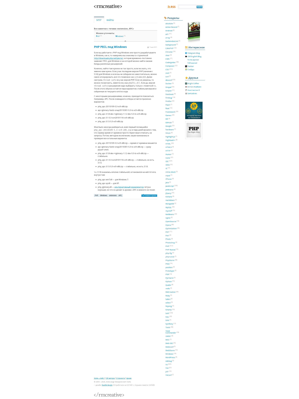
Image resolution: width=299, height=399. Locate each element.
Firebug (170, 97)
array (169, 37)
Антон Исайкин (194, 87)
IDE (169, 161)
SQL (169, 316)
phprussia (171, 256)
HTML (170, 143)
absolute (170, 23)
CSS (169, 69)
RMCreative (172, 292)
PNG (169, 263)
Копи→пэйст (99, 378)
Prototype (171, 270)
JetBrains (170, 189)
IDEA (169, 164)
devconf (170, 80)
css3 (168, 73)
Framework (172, 111)
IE (168, 168)
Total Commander (172, 332)
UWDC (169, 336)
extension (113, 195)
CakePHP (171, 48)
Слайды (190, 70)
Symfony (171, 323)
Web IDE (171, 343)
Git (168, 119)
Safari (169, 299)
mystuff (170, 210)
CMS (169, 58)
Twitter (190, 66)
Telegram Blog (193, 53)
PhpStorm (171, 260)
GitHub (170, 122)
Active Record (172, 27)
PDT (169, 232)
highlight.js (171, 136)
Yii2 (168, 368)
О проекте (120, 378)
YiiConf (170, 375)
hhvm (169, 133)
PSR (169, 274)
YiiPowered (192, 63)
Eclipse (170, 90)
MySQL (170, 207)
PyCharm (170, 278)
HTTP (169, 150)
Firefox (170, 101)
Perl (168, 235)
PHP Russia (172, 249)
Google (170, 126)
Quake (169, 285)
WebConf (170, 346)
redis (169, 288)
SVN (168, 320)
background (172, 44)
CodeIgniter (172, 62)
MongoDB (171, 203)
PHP (96, 195)
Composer (171, 66)
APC (120, 195)
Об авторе (110, 378)
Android (170, 30)
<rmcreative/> (99, 393)
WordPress (171, 357)
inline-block (172, 172)
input (169, 175)
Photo (169, 239)
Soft (169, 313)
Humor (170, 154)
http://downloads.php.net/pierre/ (108, 58)
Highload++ (171, 140)
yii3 (168, 371)
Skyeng (170, 306)
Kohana (170, 196)
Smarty (170, 309)
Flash (169, 104)
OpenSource (172, 221)
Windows (103, 195)
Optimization (173, 228)
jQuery (170, 193)
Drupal (170, 87)
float (169, 108)
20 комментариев (149, 196)
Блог (99, 20)
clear (169, 55)
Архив (128, 378)
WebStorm (172, 350)
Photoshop (171, 242)
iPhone (170, 179)
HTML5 (170, 147)
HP (98, 36)
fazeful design (107, 385)
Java (168, 182)
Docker (170, 83)
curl (168, 76)
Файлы (110, 20)
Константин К (193, 90)
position (170, 267)
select (169, 302)
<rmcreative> (104, 6)
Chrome (170, 51)
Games (170, 115)
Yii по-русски (193, 60)
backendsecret (173, 41)
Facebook (171, 94)
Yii (168, 364)
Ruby (169, 295)
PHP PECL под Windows (110, 47)
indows (119, 36)
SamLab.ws (192, 93)
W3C (168, 339)
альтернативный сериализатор (129, 187)
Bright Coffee (193, 83)
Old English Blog (194, 56)
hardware (171, 129)
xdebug (170, 361)
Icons (169, 157)
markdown (171, 200)
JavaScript (172, 186)
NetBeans (171, 214)
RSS (173, 6)
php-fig (170, 253)
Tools (169, 327)
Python (170, 281)
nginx (169, 217)
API (168, 34)
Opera (170, 225)
